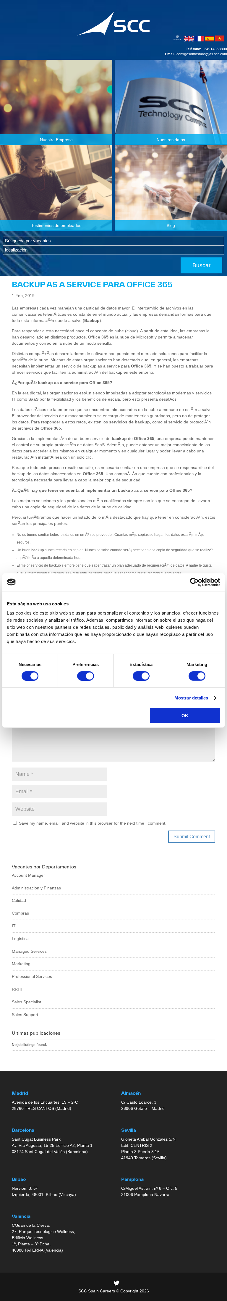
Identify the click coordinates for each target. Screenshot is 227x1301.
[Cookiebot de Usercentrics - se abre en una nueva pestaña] (194, 582)
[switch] (85, 676)
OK (184, 715)
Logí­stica (20, 938)
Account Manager (28, 875)
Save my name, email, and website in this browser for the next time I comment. (92, 823)
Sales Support (25, 1014)
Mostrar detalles (191, 697)
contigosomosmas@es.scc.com (201, 54)
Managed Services (29, 951)
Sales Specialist (26, 1001)
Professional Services (32, 976)
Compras (20, 913)
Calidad (19, 900)
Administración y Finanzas (36, 888)
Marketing (21, 963)
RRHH (18, 989)
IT (14, 925)
